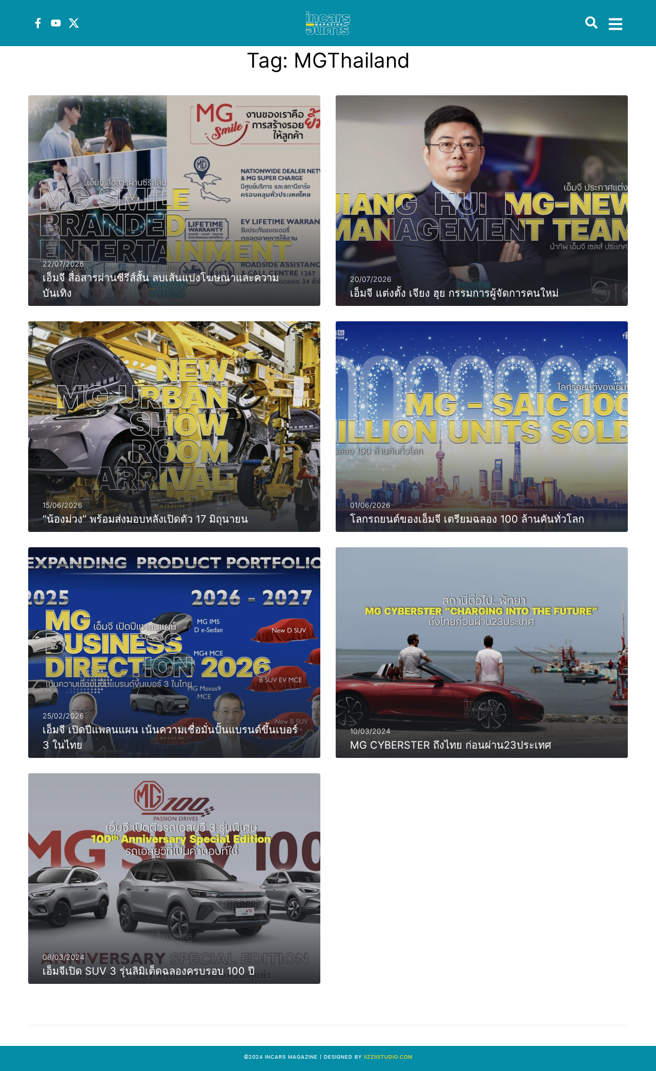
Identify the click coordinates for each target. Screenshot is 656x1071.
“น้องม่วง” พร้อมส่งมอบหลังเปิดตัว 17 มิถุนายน (145, 519)
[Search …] (591, 23)
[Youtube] (56, 23)
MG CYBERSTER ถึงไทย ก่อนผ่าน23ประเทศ (450, 745)
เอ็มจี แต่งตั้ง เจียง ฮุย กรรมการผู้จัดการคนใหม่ (454, 293)
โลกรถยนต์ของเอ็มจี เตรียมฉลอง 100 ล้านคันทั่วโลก (467, 519)
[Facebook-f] (38, 23)
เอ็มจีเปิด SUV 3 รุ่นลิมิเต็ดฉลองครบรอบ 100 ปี (149, 971)
